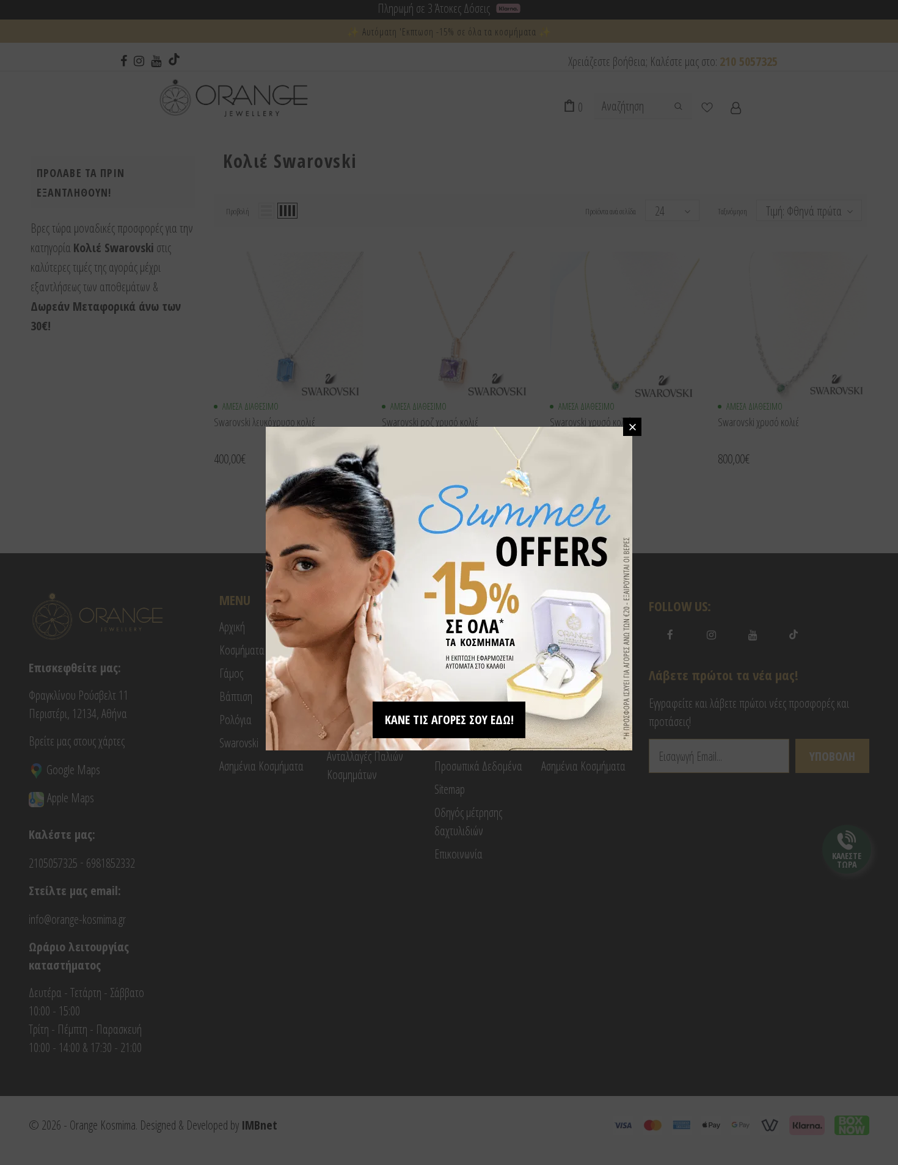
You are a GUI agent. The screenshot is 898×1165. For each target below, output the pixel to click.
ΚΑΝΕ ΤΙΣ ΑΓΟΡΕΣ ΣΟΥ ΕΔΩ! (449, 719)
